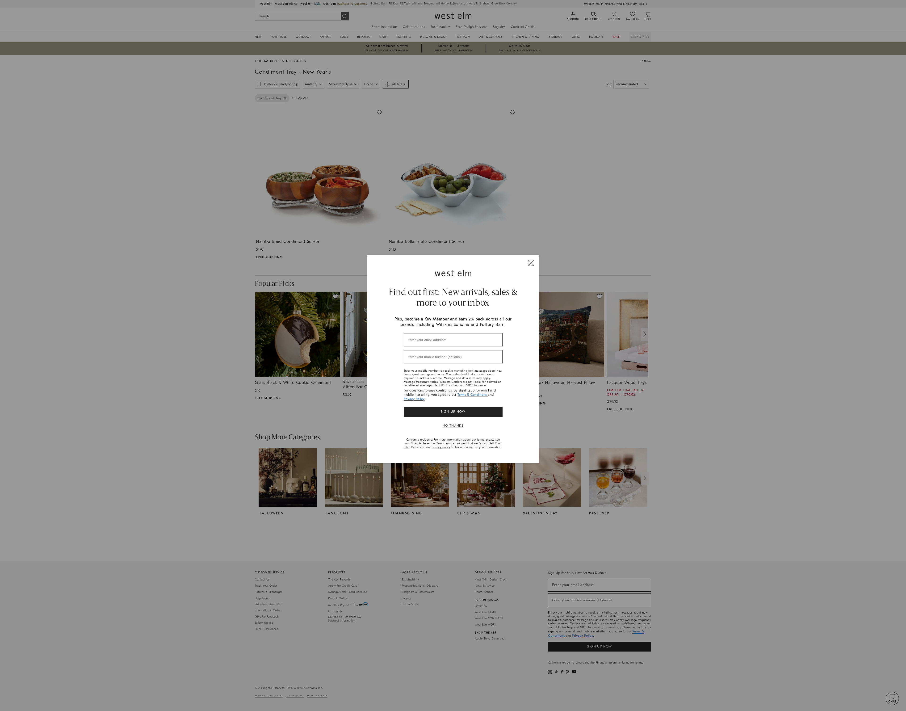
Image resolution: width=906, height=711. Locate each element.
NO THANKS (453, 426)
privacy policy (441, 447)
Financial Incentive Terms (427, 443)
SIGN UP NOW (453, 412)
